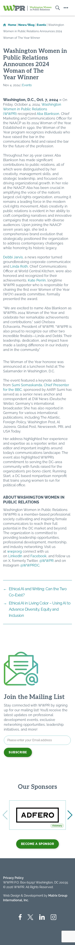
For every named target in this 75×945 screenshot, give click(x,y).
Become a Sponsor (37, 844)
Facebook (38, 556)
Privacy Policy (13, 878)
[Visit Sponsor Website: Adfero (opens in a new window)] (37, 815)
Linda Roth (19, 266)
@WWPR (46, 561)
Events (27, 85)
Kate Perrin (37, 280)
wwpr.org (14, 551)
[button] (70, 815)
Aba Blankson (48, 114)
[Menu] (66, 8)
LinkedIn (15, 556)
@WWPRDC (29, 565)
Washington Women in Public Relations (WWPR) (32, 109)
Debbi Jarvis (13, 257)
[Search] (56, 8)
